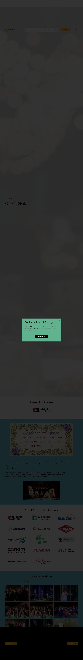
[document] (41, 330)
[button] (59, 320)
